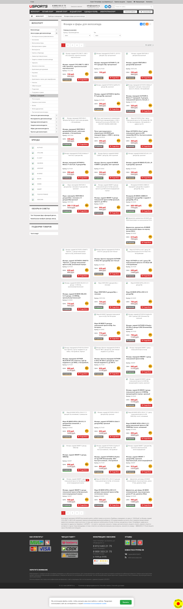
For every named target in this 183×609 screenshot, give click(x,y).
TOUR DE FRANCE (42, 194)
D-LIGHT (39, 158)
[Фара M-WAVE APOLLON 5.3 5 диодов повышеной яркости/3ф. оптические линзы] (107, 481)
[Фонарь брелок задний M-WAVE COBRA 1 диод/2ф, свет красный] (107, 154)
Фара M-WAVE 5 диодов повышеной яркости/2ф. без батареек (105, 325)
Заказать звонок (76, 6)
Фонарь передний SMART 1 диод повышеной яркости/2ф (138, 358)
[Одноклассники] (147, 24)
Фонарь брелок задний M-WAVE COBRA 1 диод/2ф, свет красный (106, 163)
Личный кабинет (130, 12)
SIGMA (39, 184)
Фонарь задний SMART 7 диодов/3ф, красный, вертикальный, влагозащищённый (139, 458)
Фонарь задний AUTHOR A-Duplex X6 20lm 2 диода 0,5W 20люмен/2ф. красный (139, 327)
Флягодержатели (37, 109)
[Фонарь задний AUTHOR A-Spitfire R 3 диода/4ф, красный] (107, 86)
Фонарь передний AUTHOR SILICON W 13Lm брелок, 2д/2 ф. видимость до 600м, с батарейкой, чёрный (76, 361)
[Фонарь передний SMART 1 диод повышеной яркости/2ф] (139, 349)
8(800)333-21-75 (141, 526)
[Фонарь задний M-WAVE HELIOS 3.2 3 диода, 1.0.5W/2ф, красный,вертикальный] (76, 285)
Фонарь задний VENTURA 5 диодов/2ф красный (136, 63)
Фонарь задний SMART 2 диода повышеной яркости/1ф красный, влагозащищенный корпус (75, 492)
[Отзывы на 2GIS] (127, 542)
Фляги (34, 105)
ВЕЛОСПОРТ (35, 12)
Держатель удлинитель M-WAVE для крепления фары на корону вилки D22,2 (138, 229)
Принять (126, 602)
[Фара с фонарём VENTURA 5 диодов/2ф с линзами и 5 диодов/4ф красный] (76, 187)
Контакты (149, 2)
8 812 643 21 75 (102, 546)
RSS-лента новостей (134, 557)
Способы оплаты (105, 585)
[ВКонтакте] (141, 24)
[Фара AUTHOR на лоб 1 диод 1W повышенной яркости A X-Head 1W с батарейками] (139, 251)
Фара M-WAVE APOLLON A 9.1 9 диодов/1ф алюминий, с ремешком (74, 423)
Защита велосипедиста (39, 125)
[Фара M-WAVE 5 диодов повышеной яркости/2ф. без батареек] (107, 315)
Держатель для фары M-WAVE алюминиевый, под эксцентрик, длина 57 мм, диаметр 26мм (138, 492)
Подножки (35, 89)
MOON (39, 179)
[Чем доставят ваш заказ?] (75, 549)
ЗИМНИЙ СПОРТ (61, 12)
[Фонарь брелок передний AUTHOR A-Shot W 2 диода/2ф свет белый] (107, 251)
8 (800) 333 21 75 (59, 6)
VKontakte (68, 528)
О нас (32, 2)
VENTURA (40, 199)
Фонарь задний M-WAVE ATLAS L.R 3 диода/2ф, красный (139, 163)
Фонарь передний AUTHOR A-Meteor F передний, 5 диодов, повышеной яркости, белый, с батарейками (137, 99)
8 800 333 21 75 (102, 551)
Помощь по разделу (69, 30)
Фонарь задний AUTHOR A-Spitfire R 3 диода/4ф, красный (107, 95)
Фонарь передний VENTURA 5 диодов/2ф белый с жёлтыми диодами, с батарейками (74, 131)
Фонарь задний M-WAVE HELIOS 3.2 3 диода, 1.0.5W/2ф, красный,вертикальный (74, 296)
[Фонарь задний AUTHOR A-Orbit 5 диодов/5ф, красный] (107, 413)
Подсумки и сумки (38, 92)
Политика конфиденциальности (88, 585)
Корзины (35, 72)
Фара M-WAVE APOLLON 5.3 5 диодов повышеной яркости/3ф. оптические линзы (106, 492)
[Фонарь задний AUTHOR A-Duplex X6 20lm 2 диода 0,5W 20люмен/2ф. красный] (139, 316)
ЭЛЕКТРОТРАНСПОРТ (107, 12)
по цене (148, 45)
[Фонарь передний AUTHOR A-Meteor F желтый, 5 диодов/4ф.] (76, 154)
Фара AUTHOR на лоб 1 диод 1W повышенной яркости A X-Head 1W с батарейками (139, 262)
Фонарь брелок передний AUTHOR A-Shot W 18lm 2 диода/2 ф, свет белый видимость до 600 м (107, 360)
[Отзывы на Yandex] (140, 542)
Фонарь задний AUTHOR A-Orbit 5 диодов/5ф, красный (106, 422)
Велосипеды (35, 30)
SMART (39, 189)
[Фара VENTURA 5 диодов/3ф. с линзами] (107, 284)
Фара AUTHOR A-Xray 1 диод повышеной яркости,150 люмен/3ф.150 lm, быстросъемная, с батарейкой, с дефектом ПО (139, 134)
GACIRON (40, 163)
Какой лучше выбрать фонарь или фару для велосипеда (44, 218)
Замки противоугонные (39, 56)
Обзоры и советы (41, 208)
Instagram (78, 528)
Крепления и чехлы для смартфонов (44, 79)
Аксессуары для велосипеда (41, 33)
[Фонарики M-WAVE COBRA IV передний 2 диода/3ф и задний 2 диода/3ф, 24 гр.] (139, 187)
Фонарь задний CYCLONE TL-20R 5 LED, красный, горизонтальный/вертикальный (76, 66)
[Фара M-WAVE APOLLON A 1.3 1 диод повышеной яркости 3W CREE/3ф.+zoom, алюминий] (139, 414)
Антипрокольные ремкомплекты (43, 36)
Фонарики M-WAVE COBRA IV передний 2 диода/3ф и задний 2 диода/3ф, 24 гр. (138, 198)
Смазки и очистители (39, 102)
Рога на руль (36, 99)
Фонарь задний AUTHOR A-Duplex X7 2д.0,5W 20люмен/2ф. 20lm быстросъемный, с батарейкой (107, 458)
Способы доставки (118, 585)
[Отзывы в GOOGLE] (133, 542)
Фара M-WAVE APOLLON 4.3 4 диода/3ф (137, 293)
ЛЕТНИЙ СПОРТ (47, 12)
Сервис (129, 2)
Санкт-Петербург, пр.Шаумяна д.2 (101, 2)
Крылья (34, 76)
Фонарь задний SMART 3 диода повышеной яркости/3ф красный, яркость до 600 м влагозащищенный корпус (107, 200)
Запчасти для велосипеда (40, 115)
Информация (139, 2)
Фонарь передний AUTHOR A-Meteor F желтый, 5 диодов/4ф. (74, 163)
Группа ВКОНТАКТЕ (134, 554)
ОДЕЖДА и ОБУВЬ (91, 12)
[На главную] (32, 16)
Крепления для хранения (40, 69)
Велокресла (36, 49)
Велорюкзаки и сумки (39, 46)
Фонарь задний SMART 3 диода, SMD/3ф (75, 456)
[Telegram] (144, 24)
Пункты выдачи (119, 2)
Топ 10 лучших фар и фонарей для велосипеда (44, 215)
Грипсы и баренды (38, 53)
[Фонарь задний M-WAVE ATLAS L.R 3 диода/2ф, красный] (139, 154)
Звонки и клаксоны (38, 66)
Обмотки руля (36, 86)
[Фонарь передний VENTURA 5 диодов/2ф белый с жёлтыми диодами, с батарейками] (76, 120)
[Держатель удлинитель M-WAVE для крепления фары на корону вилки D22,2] (139, 219)
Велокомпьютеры (38, 43)
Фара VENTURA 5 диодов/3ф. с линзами (105, 293)
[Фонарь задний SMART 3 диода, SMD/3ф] (76, 447)
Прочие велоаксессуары (40, 112)
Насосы (34, 82)
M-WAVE (39, 173)
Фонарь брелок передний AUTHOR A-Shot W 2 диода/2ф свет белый (107, 259)
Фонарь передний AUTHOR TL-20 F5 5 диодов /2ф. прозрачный (106, 63)
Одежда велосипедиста (39, 122)
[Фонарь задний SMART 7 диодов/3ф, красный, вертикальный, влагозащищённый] (139, 448)
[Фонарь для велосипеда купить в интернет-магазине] (39, 6)
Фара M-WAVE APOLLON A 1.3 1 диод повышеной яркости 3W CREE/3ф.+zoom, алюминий (137, 425)
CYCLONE (40, 153)
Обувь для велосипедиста (40, 128)
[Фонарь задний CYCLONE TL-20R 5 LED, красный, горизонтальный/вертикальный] (76, 55)
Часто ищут (35, 233)
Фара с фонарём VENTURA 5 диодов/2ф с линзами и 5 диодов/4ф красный (73, 198)
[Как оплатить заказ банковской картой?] (44, 545)
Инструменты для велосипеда (41, 118)
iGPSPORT (40, 168)
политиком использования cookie (94, 603)
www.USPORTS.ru (69, 585)
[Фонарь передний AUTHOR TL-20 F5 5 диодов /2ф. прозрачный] (107, 54)
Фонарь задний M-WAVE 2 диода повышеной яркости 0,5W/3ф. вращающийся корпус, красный (138, 392)
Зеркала (34, 63)
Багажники (35, 40)
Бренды (36, 140)
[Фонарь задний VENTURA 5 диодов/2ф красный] (139, 54)
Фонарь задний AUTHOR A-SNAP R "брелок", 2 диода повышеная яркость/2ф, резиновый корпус (75, 262)
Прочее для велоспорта (39, 132)
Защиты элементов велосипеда (42, 59)
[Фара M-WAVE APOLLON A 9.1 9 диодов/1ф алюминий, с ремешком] (76, 413)
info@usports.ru (93, 6)
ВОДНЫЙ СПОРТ (76, 12)
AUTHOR (40, 147)
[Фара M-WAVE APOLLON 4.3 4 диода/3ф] (139, 284)
